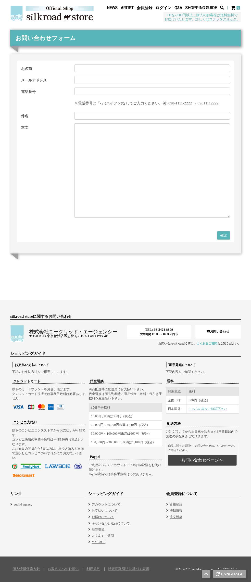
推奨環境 (98, 529)
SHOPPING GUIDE (201, 7)
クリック (230, 19)
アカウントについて (106, 504)
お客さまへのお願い (63, 569)
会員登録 (144, 7)
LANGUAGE (232, 574)
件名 (24, 116)
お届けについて (103, 517)
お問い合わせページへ (202, 460)
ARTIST (127, 7)
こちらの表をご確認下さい (208, 409)
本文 (24, 127)
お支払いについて (104, 510)
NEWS (112, 7)
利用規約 (93, 569)
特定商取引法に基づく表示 (128, 569)
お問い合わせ (219, 331)
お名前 (26, 69)
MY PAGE (98, 542)
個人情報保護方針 (26, 569)
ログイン (163, 7)
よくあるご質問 (207, 343)
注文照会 (176, 517)
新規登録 (176, 504)
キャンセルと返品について (111, 523)
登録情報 (176, 510)
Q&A (178, 7)
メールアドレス (34, 80)
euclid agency (23, 504)
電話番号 (28, 92)
